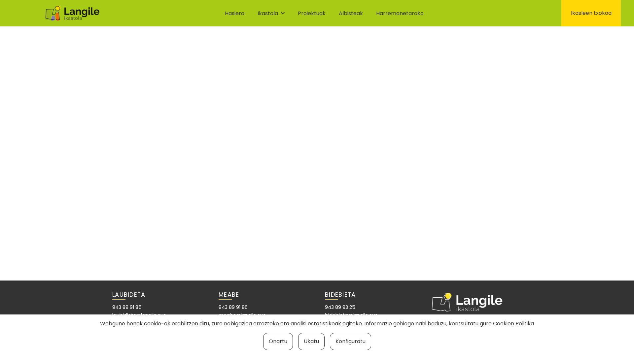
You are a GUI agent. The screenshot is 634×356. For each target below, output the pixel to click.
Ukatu (311, 341)
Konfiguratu (350, 341)
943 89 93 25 (340, 307)
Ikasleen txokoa (591, 13)
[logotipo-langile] (72, 13)
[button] (283, 13)
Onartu (278, 341)
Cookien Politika (513, 323)
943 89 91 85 (127, 307)
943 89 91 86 (233, 307)
